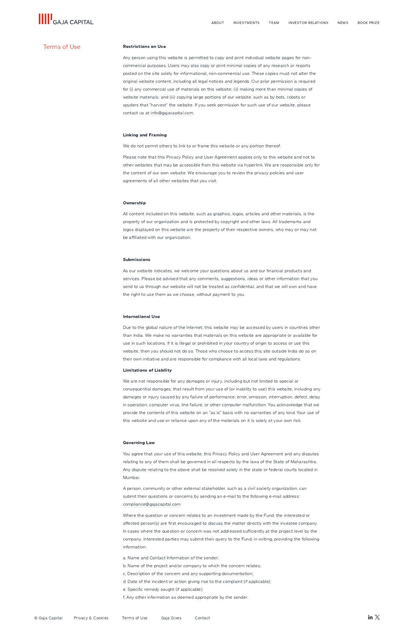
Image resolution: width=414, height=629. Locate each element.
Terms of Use (135, 617)
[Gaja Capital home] (63, 19)
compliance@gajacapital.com (152, 504)
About (218, 23)
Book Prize (369, 23)
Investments (246, 23)
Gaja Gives (171, 617)
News (343, 23)
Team (274, 23)
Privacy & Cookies (91, 617)
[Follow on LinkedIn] (370, 617)
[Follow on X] (377, 617)
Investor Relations (309, 23)
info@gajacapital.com (172, 112)
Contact (202, 617)
